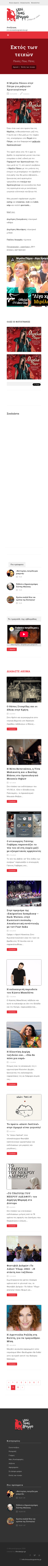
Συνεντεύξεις (14, 1447)
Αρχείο (12, 649)
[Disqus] (24, 449)
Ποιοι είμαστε (14, 3)
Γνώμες (12, 1455)
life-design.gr (21, 1551)
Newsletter (35, 3)
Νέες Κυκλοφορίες (16, 1459)
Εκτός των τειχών (28, 67)
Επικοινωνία (25, 3)
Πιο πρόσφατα (17, 565)
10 (18, 1387)
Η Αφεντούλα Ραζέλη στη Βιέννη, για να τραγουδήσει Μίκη (23, 1338)
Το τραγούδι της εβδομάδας (22, 619)
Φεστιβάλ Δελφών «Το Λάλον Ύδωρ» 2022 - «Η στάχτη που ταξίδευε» (21, 1269)
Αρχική (16, 67)
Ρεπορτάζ (12, 1451)
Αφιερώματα (13, 1467)
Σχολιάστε (26, 94)
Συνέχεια (12, 729)
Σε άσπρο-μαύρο (15, 1471)
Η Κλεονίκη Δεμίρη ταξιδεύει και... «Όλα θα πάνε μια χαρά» (21, 1055)
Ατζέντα (12, 1463)
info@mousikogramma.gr (31, 1559)
